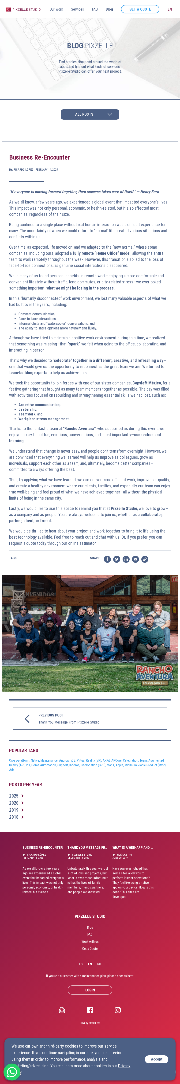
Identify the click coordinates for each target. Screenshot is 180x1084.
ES (81, 964)
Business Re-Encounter (42, 847)
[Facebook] (90, 1010)
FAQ (95, 9)
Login (90, 990)
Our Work (56, 9)
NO (99, 964)
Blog (109, 9)
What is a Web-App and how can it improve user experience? (133, 847)
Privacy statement (90, 1023)
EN (90, 964)
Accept (156, 1059)
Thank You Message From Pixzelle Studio (88, 847)
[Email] (62, 1010)
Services (77, 9)
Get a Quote (140, 9)
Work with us (90, 941)
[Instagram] (118, 1010)
